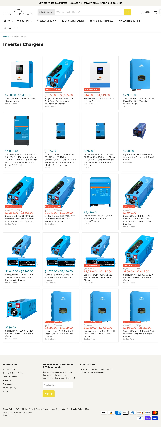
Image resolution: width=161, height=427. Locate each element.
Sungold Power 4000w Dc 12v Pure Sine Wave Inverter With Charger (98, 277)
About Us (7, 380)
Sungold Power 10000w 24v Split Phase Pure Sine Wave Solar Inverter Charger (138, 101)
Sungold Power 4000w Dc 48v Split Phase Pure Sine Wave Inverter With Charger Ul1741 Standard (137, 220)
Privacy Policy (9, 369)
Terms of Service (10, 376)
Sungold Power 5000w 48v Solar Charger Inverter (20, 99)
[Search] (127, 12)
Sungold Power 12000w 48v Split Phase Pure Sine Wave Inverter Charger (60, 334)
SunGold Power (11, 104)
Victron (8, 168)
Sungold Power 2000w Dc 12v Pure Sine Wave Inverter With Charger (19, 333)
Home (6, 37)
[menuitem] (8, 21)
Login (147, 12)
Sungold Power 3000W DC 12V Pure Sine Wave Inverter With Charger (138, 277)
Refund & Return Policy (13, 373)
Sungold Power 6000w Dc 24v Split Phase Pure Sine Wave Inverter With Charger (59, 101)
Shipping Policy (9, 387)
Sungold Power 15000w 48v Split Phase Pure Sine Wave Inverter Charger (99, 334)
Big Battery (127, 162)
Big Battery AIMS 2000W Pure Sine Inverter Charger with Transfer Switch (139, 157)
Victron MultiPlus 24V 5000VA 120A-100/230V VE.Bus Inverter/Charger (98, 218)
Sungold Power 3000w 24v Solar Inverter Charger (99, 100)
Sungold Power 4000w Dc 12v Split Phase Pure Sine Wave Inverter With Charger (19, 277)
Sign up (49, 393)
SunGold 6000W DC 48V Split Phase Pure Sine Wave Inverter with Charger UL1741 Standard (19, 219)
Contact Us (7, 384)
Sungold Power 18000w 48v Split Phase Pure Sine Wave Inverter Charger (138, 334)
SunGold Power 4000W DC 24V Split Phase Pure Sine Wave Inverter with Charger (60, 219)
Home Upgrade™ (9, 415)
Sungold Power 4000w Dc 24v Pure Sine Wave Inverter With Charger (59, 277)
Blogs (5, 391)
